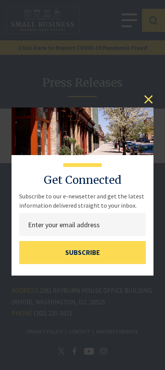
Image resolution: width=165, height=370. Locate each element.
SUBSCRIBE (82, 252)
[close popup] (148, 99)
